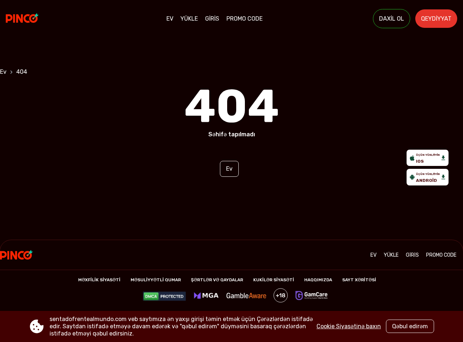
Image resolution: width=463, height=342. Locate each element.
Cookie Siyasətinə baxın (349, 326)
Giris (212, 18)
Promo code (244, 18)
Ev (169, 18)
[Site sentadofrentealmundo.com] (31, 19)
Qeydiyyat (436, 18)
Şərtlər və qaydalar (217, 279)
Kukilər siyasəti (273, 279)
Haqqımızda (318, 279)
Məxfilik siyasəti (99, 279)
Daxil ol (391, 18)
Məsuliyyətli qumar (156, 279)
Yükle (189, 18)
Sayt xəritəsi (359, 279)
